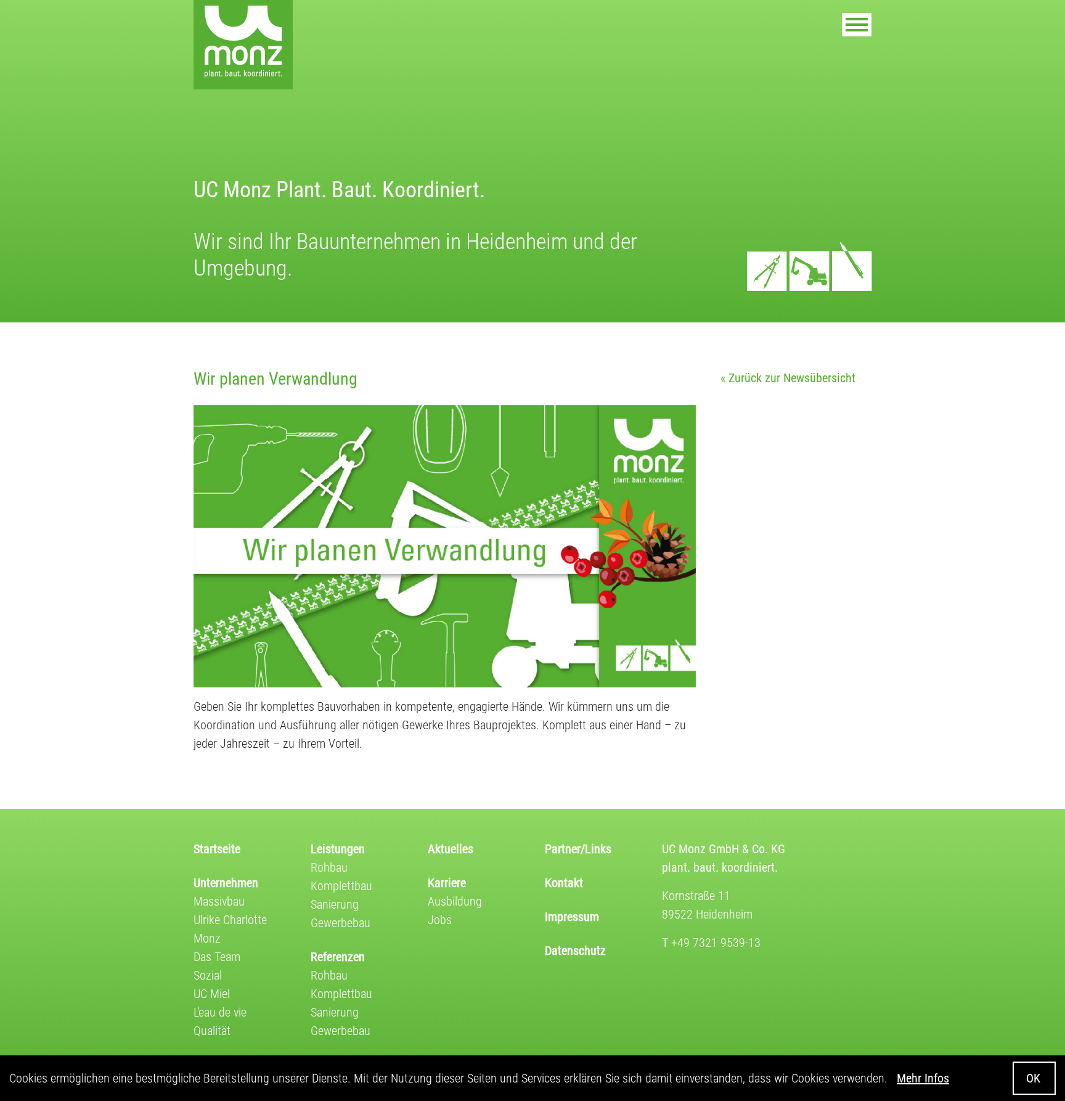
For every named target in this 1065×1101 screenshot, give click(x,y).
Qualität (212, 1030)
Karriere (447, 882)
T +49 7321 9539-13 (711, 942)
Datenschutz (575, 950)
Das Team (217, 956)
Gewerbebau (340, 922)
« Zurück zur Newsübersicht (787, 377)
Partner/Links (578, 848)
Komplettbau (341, 885)
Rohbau (329, 867)
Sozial (208, 975)
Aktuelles (450, 848)
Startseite (217, 848)
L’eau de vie (220, 1012)
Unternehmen (226, 882)
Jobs (440, 919)
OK (1033, 1078)
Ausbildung (455, 901)
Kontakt (564, 882)
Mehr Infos (923, 1078)
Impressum (572, 916)
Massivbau (219, 901)
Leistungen (338, 848)
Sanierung (335, 904)
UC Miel (212, 993)
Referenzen (338, 956)
